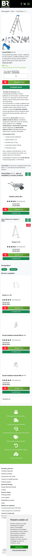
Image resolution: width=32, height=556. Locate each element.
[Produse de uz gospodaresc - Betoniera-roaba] (5, 4)
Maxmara (13, 269)
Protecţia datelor (6, 494)
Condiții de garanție (7, 471)
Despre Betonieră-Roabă (8, 487)
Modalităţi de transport (7, 500)
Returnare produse (6, 473)
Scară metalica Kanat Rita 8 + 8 (14, 335)
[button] (26, 174)
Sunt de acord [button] (19, 547)
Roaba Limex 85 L (16, 196)
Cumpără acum (16, 213)
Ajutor (3, 503)
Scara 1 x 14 (6, 295)
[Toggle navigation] (28, 4)
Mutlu (4, 269)
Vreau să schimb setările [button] (19, 550)
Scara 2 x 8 (16, 242)
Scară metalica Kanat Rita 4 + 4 (14, 375)
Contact (3, 489)
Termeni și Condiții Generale (9, 479)
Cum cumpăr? (5, 497)
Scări (3, 221)
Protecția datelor (6, 482)
